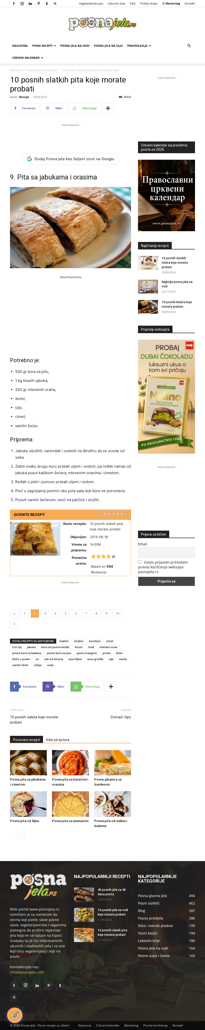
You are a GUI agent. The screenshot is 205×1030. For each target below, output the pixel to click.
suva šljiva (75, 659)
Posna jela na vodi (75, 45)
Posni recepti (42, 45)
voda (50, 665)
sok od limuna (53, 659)
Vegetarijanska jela (91, 3)
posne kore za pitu (59, 653)
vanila (123, 659)
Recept (24, 97)
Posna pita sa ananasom (70, 821)
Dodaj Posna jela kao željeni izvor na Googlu (74, 158)
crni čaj (17, 647)
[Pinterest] (38, 3)
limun (78, 647)
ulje (111, 659)
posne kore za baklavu (27, 653)
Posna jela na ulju (108, 45)
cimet (109, 641)
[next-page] (21, 836)
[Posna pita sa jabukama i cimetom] (28, 762)
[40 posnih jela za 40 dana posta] (84, 895)
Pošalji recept (149, 3)
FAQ (133, 3)
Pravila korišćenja (155, 1025)
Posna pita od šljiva (24, 821)
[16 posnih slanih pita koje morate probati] (84, 935)
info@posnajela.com (27, 972)
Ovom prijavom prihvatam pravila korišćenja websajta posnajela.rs (163, 567)
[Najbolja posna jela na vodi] (148, 286)
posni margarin (87, 653)
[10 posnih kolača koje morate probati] (148, 307)
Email (142, 544)
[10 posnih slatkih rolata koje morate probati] (148, 263)
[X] (55, 3)
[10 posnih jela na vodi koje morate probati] (84, 915)
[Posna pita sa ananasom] (70, 804)
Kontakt (190, 3)
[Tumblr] (46, 3)
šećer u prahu (21, 659)
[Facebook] (14, 3)
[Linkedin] (30, 3)
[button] (189, 45)
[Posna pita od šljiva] (28, 804)
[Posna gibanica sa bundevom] (112, 762)
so (37, 659)
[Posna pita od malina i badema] (112, 804)
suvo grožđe (95, 659)
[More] (108, 108)
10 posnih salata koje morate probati (34, 720)
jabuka (31, 647)
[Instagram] (22, 3)
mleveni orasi (108, 647)
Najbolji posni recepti (42, 70)
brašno (79, 641)
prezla (106, 653)
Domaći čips (121, 717)
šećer (119, 653)
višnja (38, 665)
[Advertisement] (70, 135)
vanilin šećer (20, 665)
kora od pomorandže (55, 647)
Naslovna (20, 45)
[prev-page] (13, 836)
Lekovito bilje (116, 3)
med (91, 647)
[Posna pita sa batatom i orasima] (70, 762)
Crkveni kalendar (26, 57)
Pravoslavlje (137, 45)
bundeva (94, 641)
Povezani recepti (26, 740)
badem (64, 641)
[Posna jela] (102, 24)
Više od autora (57, 740)
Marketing (131, 1025)
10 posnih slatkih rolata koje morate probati (175, 262)
